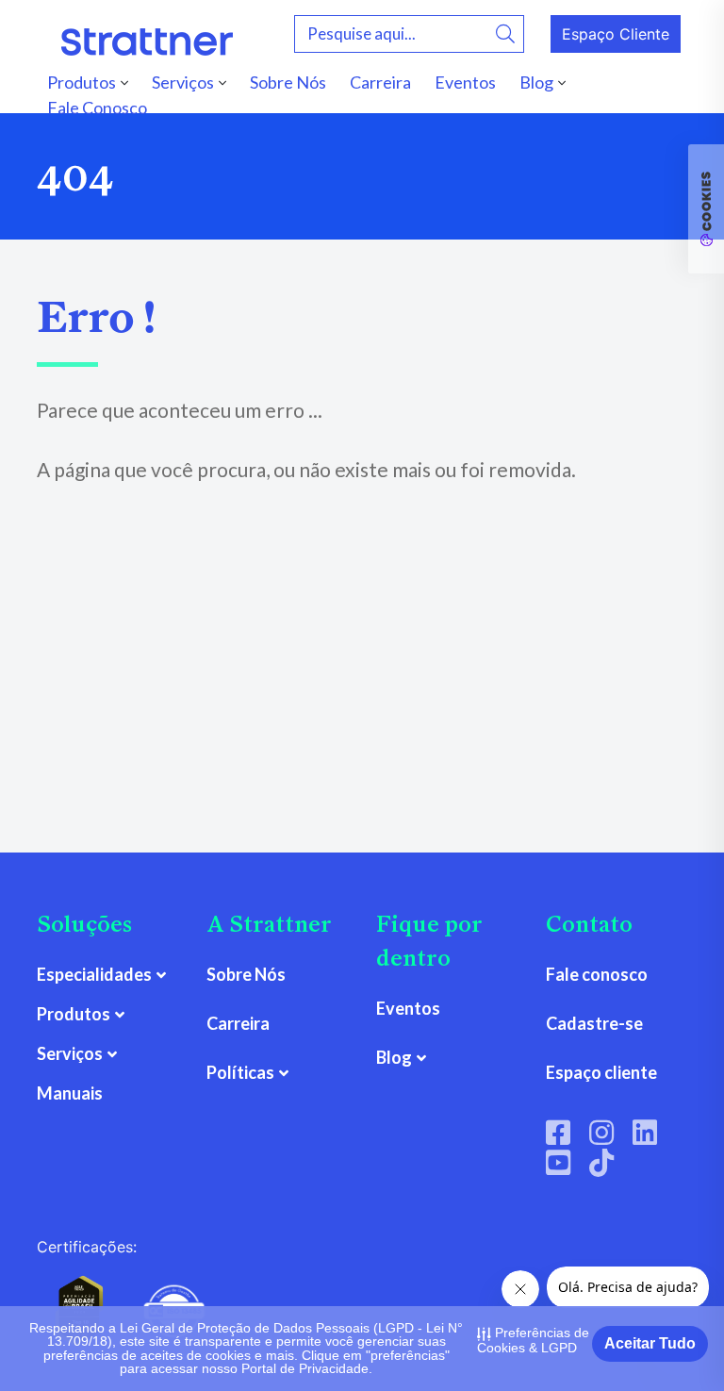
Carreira (380, 82)
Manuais (70, 1093)
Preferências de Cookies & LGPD (533, 1340)
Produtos (81, 82)
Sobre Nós (288, 82)
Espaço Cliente (615, 34)
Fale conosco (597, 974)
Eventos (465, 82)
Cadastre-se (594, 1023)
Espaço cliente (601, 1072)
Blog (536, 82)
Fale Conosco (97, 107)
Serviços (183, 82)
